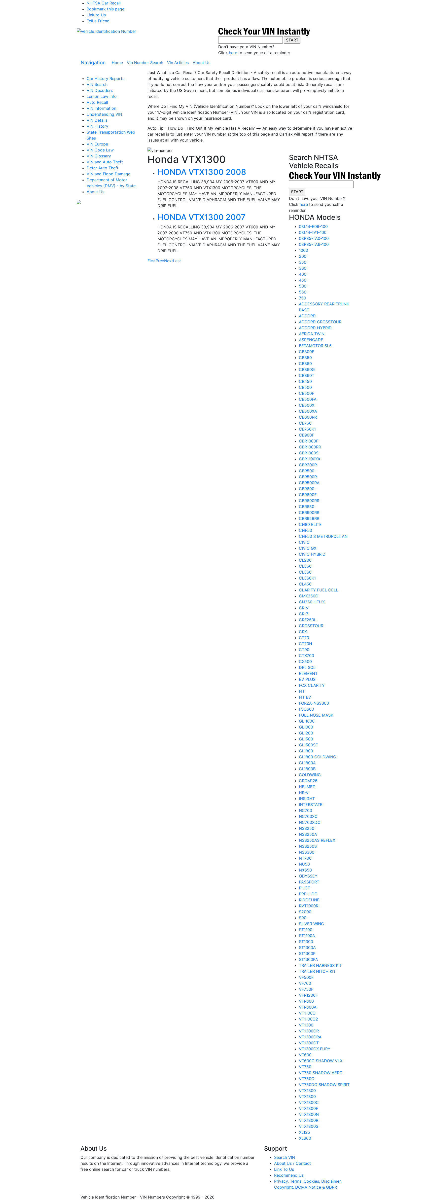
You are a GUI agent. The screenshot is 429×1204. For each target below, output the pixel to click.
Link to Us (96, 14)
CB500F (306, 393)
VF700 (305, 983)
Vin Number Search (145, 62)
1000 (303, 250)
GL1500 (306, 738)
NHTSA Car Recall (104, 2)
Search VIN (284, 1157)
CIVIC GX (307, 548)
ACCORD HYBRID (315, 327)
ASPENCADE (311, 339)
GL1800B (307, 768)
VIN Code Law (100, 149)
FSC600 (306, 709)
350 (302, 262)
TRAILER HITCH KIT (317, 971)
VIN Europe (97, 144)
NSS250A (308, 834)
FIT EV (305, 697)
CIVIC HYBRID (312, 554)
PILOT (304, 887)
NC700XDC (310, 822)
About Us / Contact (292, 1163)
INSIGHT (307, 798)
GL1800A (307, 762)
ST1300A (307, 947)
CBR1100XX (309, 458)
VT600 (305, 1054)
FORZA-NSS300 (314, 703)
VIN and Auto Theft (105, 161)
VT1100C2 (308, 1019)
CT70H (305, 643)
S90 (302, 917)
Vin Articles (178, 62)
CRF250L (307, 619)
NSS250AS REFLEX (317, 840)
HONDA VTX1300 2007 (201, 217)
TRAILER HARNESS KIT (320, 965)
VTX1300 (307, 1090)
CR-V (304, 607)
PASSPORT (309, 881)
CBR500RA (309, 482)
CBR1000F (308, 440)
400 (302, 274)
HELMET (307, 786)
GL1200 (306, 732)
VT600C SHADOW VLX (320, 1060)
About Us (201, 62)
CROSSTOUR (311, 625)
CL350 (305, 566)
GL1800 (306, 750)
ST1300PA (308, 959)
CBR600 (306, 488)
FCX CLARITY (312, 685)
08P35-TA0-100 (314, 238)
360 (302, 268)
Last (177, 260)
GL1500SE (308, 744)
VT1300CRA (310, 1036)
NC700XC (308, 816)
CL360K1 (307, 578)
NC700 (305, 810)
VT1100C (307, 1013)
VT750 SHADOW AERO (320, 1072)
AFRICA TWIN (311, 333)
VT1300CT (309, 1042)
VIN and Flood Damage (108, 173)
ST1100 (305, 929)
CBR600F (308, 494)
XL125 (304, 1132)
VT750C (306, 1078)
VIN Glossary (99, 155)
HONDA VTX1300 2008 (201, 172)
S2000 (305, 911)
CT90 (304, 649)
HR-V (304, 792)
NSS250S (308, 846)
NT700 (305, 858)
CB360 (305, 363)
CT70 (304, 637)
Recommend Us (289, 1175)
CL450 (305, 584)
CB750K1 (307, 429)
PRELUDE (308, 893)
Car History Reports (105, 78)
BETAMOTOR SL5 (315, 345)
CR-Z (304, 613)
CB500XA (308, 411)
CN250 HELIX (312, 601)
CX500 (305, 661)
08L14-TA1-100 (312, 232)
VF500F (306, 977)
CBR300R (308, 464)
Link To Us (284, 1169)
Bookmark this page (105, 8)
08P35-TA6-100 (314, 244)
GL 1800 (307, 721)
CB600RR (308, 417)
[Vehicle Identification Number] (106, 31)
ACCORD (307, 315)
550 (302, 292)
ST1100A (307, 935)
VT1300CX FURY (314, 1048)
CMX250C (308, 595)
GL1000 (306, 727)
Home (118, 62)
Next (168, 260)
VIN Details (97, 120)
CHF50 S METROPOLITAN (323, 536)
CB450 (305, 381)
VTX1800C (309, 1102)
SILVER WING (311, 923)
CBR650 (306, 506)
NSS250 (306, 828)
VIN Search (97, 84)
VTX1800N (309, 1114)
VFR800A (308, 1007)
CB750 (305, 423)
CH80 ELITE (310, 524)
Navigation (93, 63)
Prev (160, 260)
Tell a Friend (98, 20)
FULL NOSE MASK (316, 715)
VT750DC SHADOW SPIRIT (324, 1084)
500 (302, 286)
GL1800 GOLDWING (317, 756)
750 (302, 297)
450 (302, 280)
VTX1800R (308, 1120)
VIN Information (101, 108)
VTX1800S (308, 1126)
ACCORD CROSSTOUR (320, 321)
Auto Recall (97, 102)
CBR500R (308, 476)
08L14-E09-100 (313, 226)
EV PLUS (307, 679)
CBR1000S (309, 452)
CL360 (305, 572)
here (233, 52)
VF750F (306, 989)
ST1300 (306, 941)
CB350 (305, 357)
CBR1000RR (310, 446)
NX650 (305, 870)
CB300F (306, 351)
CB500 (305, 387)
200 (302, 256)
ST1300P (307, 953)
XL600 (305, 1138)
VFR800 (306, 1001)
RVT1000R (308, 905)
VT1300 (306, 1024)
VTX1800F (308, 1108)
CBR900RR (309, 512)
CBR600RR (309, 500)
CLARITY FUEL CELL (318, 589)
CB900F (306, 435)
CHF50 (305, 530)
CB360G (307, 369)
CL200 (305, 560)
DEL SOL (307, 667)
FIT (302, 691)
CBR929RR (309, 518)
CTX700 (306, 655)
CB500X (306, 405)
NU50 (304, 864)
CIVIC (304, 542)
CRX (303, 631)
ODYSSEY (308, 876)
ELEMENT (308, 673)
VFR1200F (308, 995)
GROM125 (308, 780)
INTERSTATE (310, 804)
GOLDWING (310, 774)
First (151, 260)
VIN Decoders (100, 90)
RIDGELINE (309, 899)
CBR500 (306, 470)
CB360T (306, 375)
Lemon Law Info (102, 96)
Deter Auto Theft (102, 167)
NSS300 (306, 852)
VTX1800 (307, 1096)
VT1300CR (309, 1030)
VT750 (305, 1066)
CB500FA (308, 399)
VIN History (97, 126)
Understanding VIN (104, 114)
